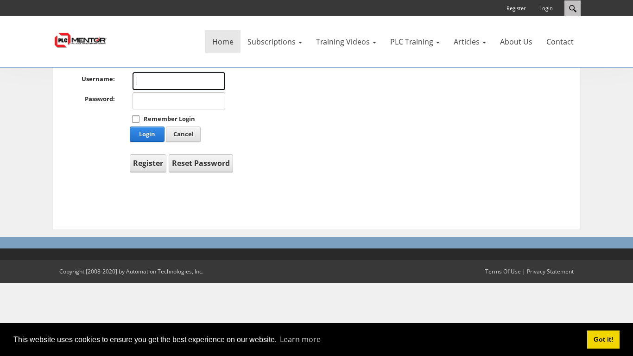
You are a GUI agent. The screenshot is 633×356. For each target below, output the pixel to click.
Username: (98, 79)
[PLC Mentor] (80, 39)
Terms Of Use (503, 271)
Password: (100, 99)
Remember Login (169, 118)
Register (515, 8)
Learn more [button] (300, 339)
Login (546, 8)
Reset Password (201, 163)
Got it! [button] (604, 339)
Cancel (183, 134)
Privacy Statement (550, 271)
